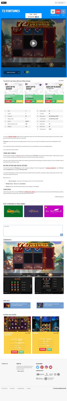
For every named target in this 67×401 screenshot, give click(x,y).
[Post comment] (61, 235)
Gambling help (39, 370)
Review (19, 101)
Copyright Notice (21, 388)
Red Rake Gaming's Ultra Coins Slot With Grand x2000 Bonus (19, 304)
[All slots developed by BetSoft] (26, 72)
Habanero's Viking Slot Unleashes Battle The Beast (51, 304)
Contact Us (5, 363)
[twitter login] (38, 17)
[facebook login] (36, 17)
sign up (35, 14)
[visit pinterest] (42, 367)
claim (8, 101)
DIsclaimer (13, 388)
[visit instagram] (46, 367)
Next (63, 93)
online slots (18, 155)
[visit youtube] (50, 367)
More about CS (21, 371)
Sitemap (29, 388)
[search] (56, 3)
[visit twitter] (37, 367)
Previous (3, 93)
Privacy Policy (4, 388)
